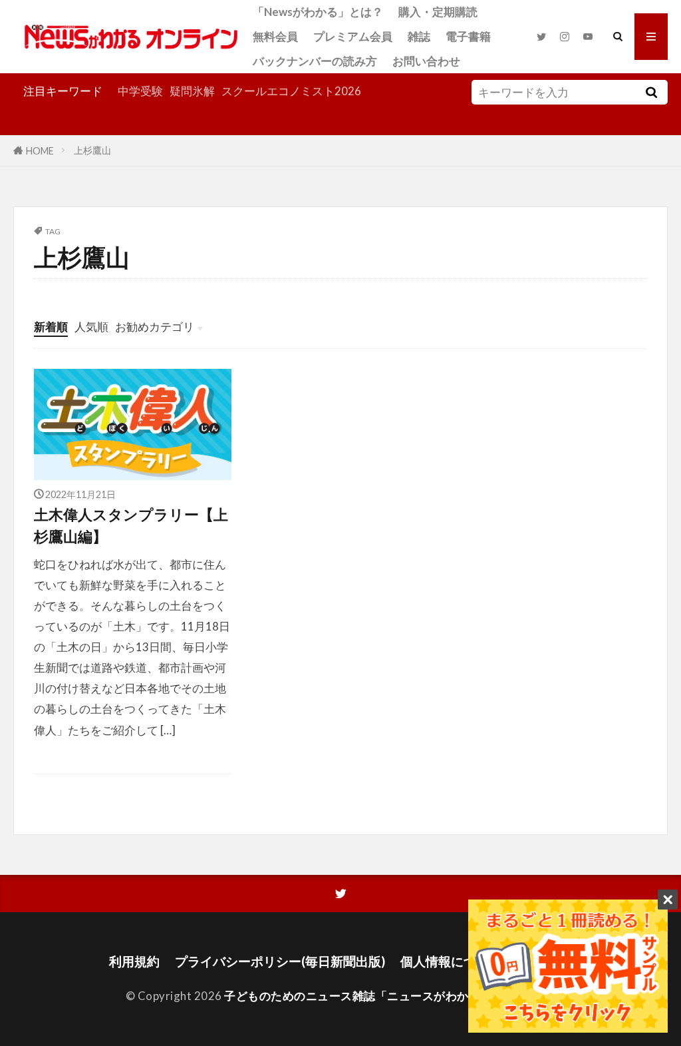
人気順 (91, 327)
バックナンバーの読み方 (315, 61)
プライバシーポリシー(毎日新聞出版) (280, 961)
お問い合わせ (426, 61)
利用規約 (134, 961)
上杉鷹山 (92, 150)
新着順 (51, 327)
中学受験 (140, 91)
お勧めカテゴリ (154, 327)
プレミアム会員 (352, 36)
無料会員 (275, 36)
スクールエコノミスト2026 (291, 91)
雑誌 (419, 36)
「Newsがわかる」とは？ (318, 12)
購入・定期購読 (437, 12)
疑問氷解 (192, 91)
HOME (40, 150)
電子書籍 (468, 36)
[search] (652, 92)
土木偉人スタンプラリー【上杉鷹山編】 (131, 525)
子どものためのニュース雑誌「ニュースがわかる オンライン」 (388, 996)
